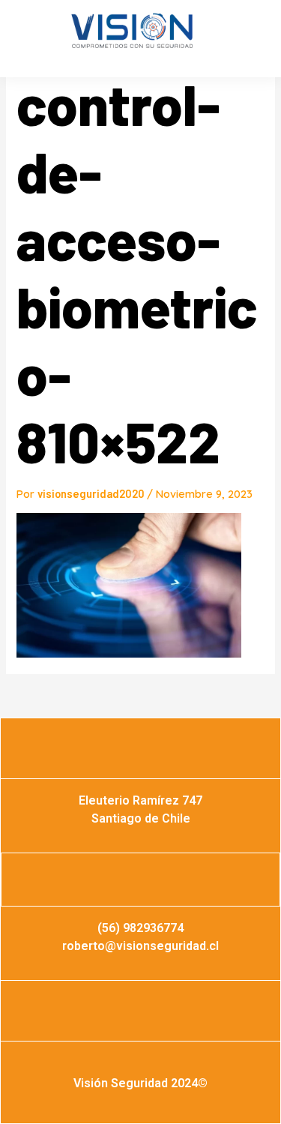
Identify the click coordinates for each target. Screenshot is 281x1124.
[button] (30, 42)
